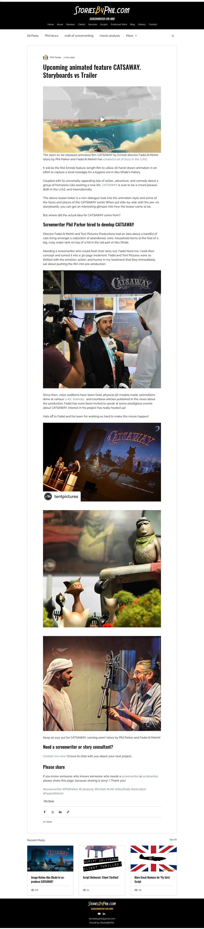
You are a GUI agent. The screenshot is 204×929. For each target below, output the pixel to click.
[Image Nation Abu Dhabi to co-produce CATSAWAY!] (50, 858)
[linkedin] (104, 913)
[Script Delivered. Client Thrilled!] (102, 858)
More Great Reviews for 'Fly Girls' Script (152, 879)
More (129, 35)
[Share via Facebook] (44, 811)
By (99, 10)
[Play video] (102, 119)
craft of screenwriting (79, 35)
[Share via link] (67, 811)
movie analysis (110, 35)
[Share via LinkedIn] (60, 811)
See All (173, 839)
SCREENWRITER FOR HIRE (102, 908)
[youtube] (99, 913)
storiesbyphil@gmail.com (102, 918)
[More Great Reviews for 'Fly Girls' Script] (154, 858)
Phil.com (116, 10)
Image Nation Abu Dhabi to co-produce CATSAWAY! (48, 879)
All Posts (33, 35)
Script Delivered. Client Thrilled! (100, 877)
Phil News (51, 35)
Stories (85, 10)
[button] (172, 35)
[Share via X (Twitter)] (52, 811)
